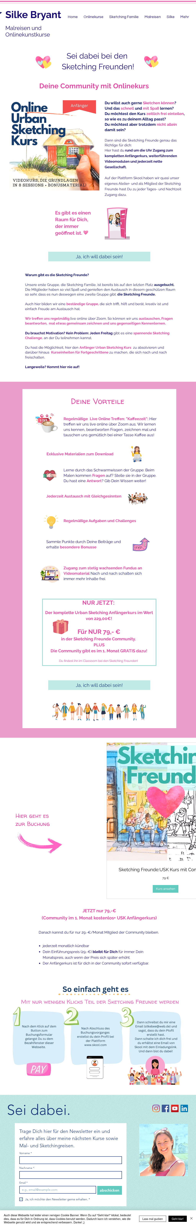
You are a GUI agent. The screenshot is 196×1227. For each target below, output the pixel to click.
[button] (165, 889)
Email (23, 1182)
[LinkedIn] (184, 1108)
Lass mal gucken (152, 1219)
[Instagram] (156, 1108)
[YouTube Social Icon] (175, 1108)
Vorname (25, 1153)
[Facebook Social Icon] (165, 1108)
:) (84, 1222)
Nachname (26, 1168)
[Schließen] (191, 1218)
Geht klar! (178, 1219)
